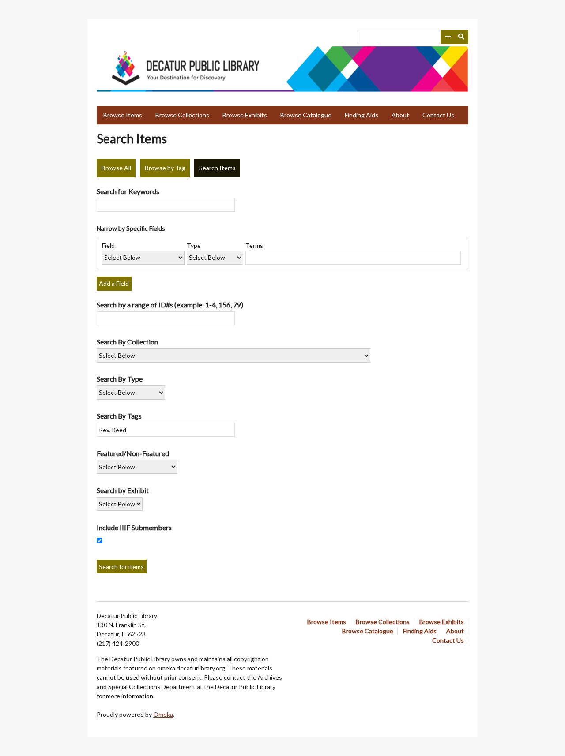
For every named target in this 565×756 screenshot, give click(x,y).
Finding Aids (361, 115)
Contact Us (438, 115)
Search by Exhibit (123, 490)
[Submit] (462, 37)
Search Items (217, 168)
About (400, 115)
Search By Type (120, 378)
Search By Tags (119, 416)
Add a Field (114, 283)
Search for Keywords (128, 191)
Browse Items (122, 115)
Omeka (163, 714)
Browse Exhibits (244, 115)
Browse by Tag (165, 168)
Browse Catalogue (305, 115)
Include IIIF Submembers (134, 527)
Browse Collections (182, 115)
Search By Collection (127, 341)
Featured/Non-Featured (133, 453)
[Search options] (448, 37)
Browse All (116, 168)
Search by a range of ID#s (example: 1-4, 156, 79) (170, 304)
